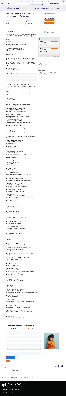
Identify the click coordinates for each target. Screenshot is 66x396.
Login (63, 1)
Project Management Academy (16, 1)
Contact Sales (52, 1)
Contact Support (57, 1)
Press (3, 368)
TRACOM (36, 1)
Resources (52, 8)
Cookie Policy (29, 377)
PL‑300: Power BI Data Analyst (45, 64)
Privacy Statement (33, 390)
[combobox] (36, 4)
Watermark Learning (46, 1)
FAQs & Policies (5, 370)
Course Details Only (48, 20)
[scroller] (64, 395)
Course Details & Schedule (49, 22)
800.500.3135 (12, 3)
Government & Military (45, 8)
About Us (57, 8)
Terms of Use (34, 377)
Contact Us (4, 367)
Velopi (40, 1)
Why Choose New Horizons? (12, 73)
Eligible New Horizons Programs (12, 80)
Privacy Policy (24, 377)
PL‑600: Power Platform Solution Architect (47, 66)
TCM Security (31, 1)
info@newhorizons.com (15, 370)
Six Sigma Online (24, 1)
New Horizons (8, 1)
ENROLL (54, 41)
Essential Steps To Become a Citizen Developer (48, 74)
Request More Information (50, 13)
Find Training (37, 8)
